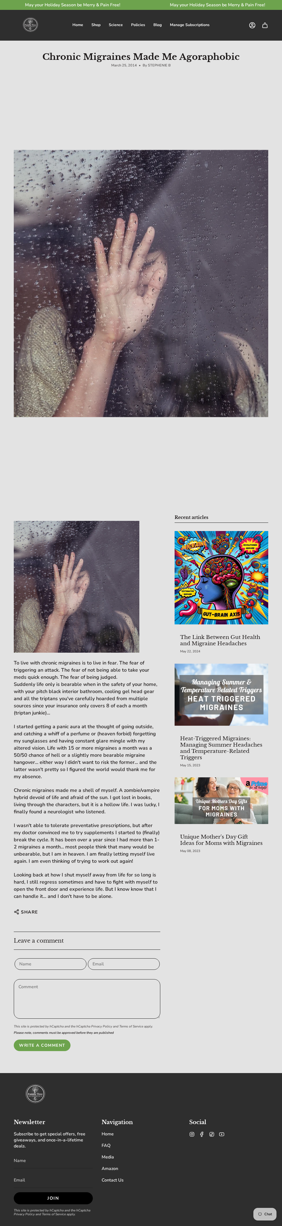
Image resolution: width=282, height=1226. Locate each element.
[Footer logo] (35, 1094)
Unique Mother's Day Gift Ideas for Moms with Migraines (221, 840)
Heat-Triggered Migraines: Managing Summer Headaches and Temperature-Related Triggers (221, 747)
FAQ (106, 1146)
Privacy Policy (101, 1026)
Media (108, 1157)
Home (108, 1134)
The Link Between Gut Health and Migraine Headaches (220, 640)
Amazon (110, 1169)
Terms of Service (131, 1026)
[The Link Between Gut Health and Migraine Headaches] (221, 577)
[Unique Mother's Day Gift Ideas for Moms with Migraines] (221, 800)
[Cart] (265, 25)
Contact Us (113, 1180)
